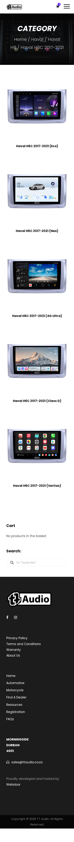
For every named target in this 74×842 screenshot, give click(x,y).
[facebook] (7, 617)
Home (20, 39)
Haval (37, 39)
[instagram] (15, 617)
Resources (14, 705)
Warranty (13, 650)
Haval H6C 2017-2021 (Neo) (37, 231)
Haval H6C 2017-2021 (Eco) (37, 146)
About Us (13, 655)
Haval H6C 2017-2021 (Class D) (37, 401)
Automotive (15, 683)
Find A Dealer (16, 697)
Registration (15, 712)
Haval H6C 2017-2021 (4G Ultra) (37, 316)
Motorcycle (15, 690)
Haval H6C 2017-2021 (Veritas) (37, 486)
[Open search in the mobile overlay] (37, 562)
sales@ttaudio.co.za (27, 762)
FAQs (10, 719)
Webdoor (13, 784)
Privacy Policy (16, 638)
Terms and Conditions (23, 644)
